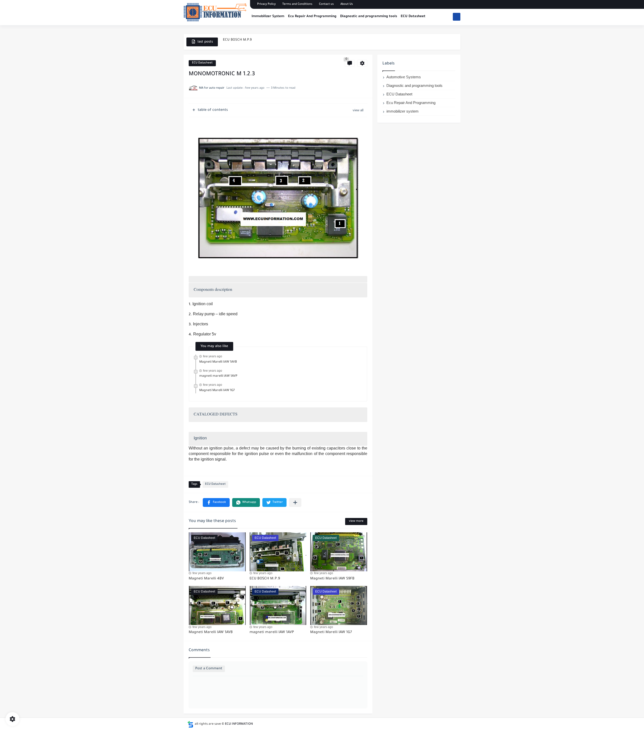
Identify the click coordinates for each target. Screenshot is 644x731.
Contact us (326, 4)
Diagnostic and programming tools (368, 16)
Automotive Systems (403, 77)
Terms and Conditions (297, 4)
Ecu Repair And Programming (312, 16)
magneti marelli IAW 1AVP (218, 376)
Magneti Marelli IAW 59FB (332, 579)
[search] (456, 17)
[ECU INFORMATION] (215, 12)
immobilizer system (402, 111)
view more (356, 521)
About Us (346, 4)
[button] (216, 502)
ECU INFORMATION (239, 724)
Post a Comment (208, 669)
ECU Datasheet (413, 16)
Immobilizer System (268, 16)
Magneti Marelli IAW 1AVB (218, 362)
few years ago (212, 356)
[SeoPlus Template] (190, 724)
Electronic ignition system (244, 42)
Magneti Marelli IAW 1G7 (217, 390)
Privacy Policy (266, 4)
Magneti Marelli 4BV (206, 579)
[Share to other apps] (295, 502)
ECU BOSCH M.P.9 (265, 579)
